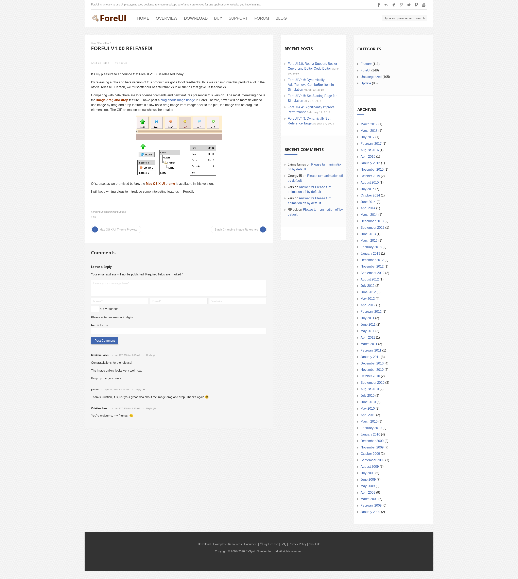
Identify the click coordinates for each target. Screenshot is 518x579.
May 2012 (368, 298)
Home (143, 18)
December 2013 (372, 221)
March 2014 (369, 214)
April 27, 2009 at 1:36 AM (127, 408)
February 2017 (371, 143)
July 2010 (368, 395)
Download (196, 18)
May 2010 (368, 408)
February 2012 (371, 311)
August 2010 (370, 389)
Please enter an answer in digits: (112, 317)
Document (250, 544)
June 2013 (368, 234)
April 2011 (368, 337)
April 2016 (368, 156)
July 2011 (367, 318)
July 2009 (368, 473)
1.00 (93, 217)
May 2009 (368, 486)
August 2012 (370, 279)
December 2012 (372, 260)
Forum (261, 18)
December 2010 (372, 363)
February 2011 (371, 350)
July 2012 (368, 285)
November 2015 (372, 169)
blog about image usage (177, 100)
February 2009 (371, 505)
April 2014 (368, 208)
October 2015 (370, 176)
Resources (235, 544)
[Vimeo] (416, 4)
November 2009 (372, 447)
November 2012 (372, 266)
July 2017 (368, 137)
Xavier (123, 63)
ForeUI (95, 211)
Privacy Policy (297, 544)
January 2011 (370, 357)
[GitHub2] (394, 4)
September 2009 (372, 460)
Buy (218, 18)
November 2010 (372, 369)
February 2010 (371, 428)
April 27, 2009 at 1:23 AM (117, 389)
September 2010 (372, 382)
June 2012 (368, 292)
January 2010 (370, 434)
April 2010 (368, 415)
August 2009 (370, 466)
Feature (366, 64)
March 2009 (369, 499)
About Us (314, 544)
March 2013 (369, 240)
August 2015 (370, 182)
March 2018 (369, 130)
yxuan (95, 389)
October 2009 (370, 453)
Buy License (270, 544)
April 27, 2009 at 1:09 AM (127, 355)
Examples (219, 544)
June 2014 (368, 202)
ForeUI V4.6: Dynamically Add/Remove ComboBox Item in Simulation (311, 84)
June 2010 (368, 402)
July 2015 (368, 189)
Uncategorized (108, 211)
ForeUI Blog (103, 43)
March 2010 (369, 421)
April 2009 (368, 492)
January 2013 (370, 253)
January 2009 (370, 512)
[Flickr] (386, 4)
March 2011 (369, 344)
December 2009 (372, 441)
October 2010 (370, 376)
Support (238, 18)
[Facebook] (379, 4)
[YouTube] (423, 4)
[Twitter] (408, 4)
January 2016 (370, 163)
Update (122, 211)
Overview (166, 18)
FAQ (283, 544)
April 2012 (368, 305)
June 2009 (368, 479)
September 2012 (372, 273)
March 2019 (369, 124)
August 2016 (370, 150)
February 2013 (371, 247)
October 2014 (370, 195)
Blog (281, 18)
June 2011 (368, 324)
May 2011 (368, 331)
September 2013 (372, 227)
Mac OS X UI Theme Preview (118, 229)
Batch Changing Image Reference (236, 229)
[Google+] (401, 4)
